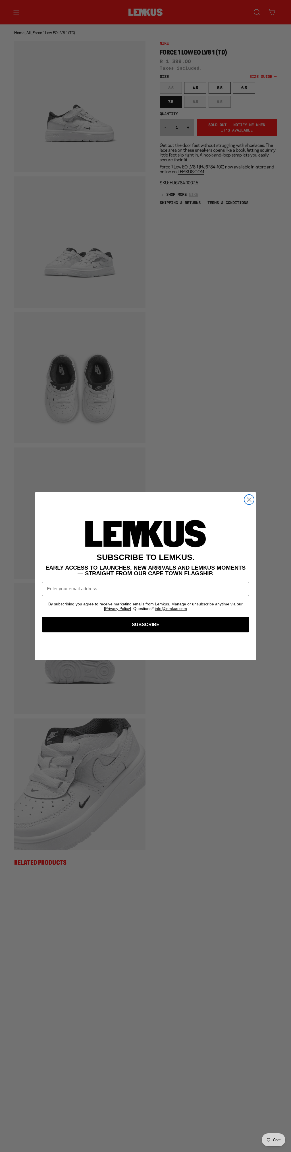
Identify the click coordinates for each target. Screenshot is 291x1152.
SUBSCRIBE (145, 624)
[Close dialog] (249, 500)
